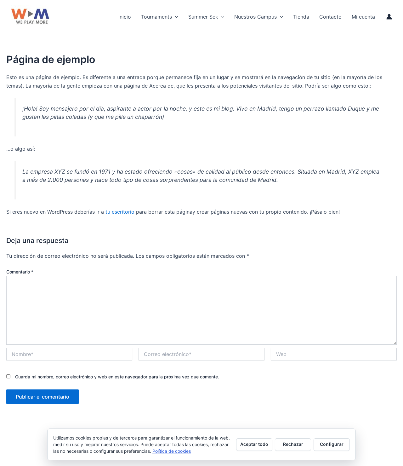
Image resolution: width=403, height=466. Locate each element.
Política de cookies (171, 451)
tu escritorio (119, 212)
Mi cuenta (363, 17)
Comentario (19, 271)
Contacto (330, 17)
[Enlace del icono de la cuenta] (389, 17)
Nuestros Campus (255, 17)
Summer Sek (203, 17)
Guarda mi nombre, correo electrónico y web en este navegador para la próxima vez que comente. (117, 376)
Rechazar (293, 444)
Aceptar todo (254, 444)
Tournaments (156, 17)
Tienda (301, 17)
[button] (175, 16)
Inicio (124, 17)
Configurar (331, 444)
